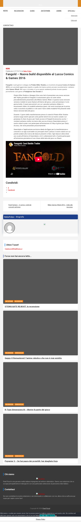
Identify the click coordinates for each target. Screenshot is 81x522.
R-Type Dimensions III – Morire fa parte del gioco (27, 409)
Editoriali (74, 20)
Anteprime (45, 11)
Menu (40, 5)
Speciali (71, 11)
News (5, 11)
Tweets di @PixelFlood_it (13, 249)
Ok (41, 515)
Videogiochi (19, 353)
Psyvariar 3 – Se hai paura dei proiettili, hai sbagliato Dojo (31, 461)
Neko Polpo (27, 71)
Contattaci (8, 25)
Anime (58, 11)
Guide (32, 11)
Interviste (74, 16)
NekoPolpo (9, 217)
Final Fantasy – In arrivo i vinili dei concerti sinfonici (19, 206)
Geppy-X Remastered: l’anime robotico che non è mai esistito (33, 358)
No (45, 515)
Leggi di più (50, 515)
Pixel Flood (46, 508)
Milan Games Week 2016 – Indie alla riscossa (60, 206)
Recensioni (19, 11)
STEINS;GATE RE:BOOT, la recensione (22, 306)
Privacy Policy (40, 519)
